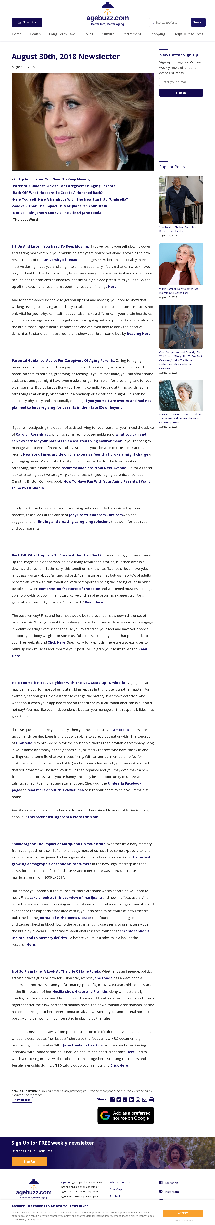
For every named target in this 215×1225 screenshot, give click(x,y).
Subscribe (29, 22)
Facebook (171, 1183)
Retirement (132, 34)
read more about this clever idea (55, 790)
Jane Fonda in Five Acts (83, 1045)
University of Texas (60, 259)
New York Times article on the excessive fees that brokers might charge (85, 454)
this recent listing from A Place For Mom (63, 817)
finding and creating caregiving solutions (74, 521)
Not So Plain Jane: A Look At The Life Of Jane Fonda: (56, 971)
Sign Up (29, 1161)
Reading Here (138, 333)
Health (35, 34)
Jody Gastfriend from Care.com (96, 515)
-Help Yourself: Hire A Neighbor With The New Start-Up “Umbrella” (70, 199)
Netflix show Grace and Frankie (79, 991)
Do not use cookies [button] (183, 1220)
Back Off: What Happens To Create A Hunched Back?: (57, 555)
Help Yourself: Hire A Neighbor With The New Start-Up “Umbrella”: (69, 682)
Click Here (56, 642)
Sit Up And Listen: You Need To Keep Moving (51, 179)
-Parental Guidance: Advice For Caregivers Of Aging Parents (63, 186)
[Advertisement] (184, 126)
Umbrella (121, 729)
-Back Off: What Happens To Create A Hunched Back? (57, 192)
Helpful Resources (188, 34)
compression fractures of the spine (69, 588)
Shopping (157, 34)
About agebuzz (120, 1182)
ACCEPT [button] (183, 1213)
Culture (108, 34)
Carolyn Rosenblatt (33, 434)
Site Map (116, 1189)
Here (112, 286)
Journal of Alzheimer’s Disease (65, 917)
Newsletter (22, 1100)
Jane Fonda (103, 978)
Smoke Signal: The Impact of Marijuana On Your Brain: (59, 844)
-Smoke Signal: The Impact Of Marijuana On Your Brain (59, 206)
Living (88, 34)
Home (16, 34)
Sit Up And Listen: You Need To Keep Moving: (50, 246)
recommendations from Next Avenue (93, 468)
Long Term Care (62, 34)
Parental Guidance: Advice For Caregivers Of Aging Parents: (63, 360)
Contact (115, 1196)
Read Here (94, 602)
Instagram (172, 1192)
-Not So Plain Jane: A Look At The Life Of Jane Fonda (56, 212)
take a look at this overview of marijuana (66, 897)
